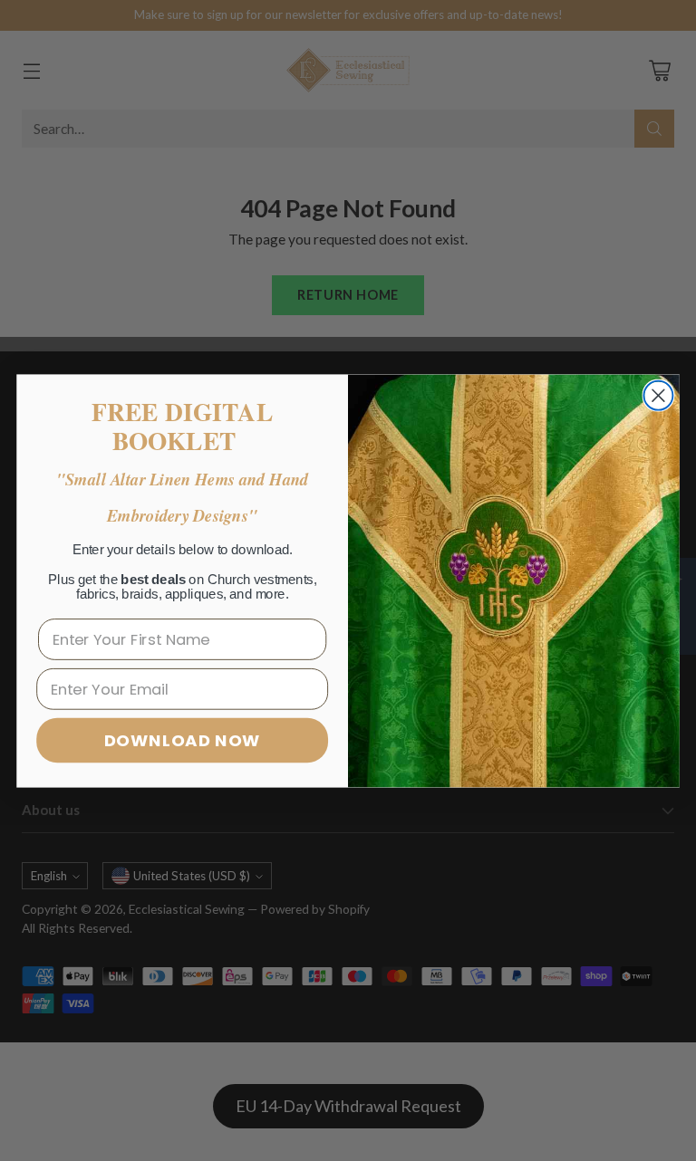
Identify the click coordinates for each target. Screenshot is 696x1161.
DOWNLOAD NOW (182, 740)
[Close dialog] (657, 394)
